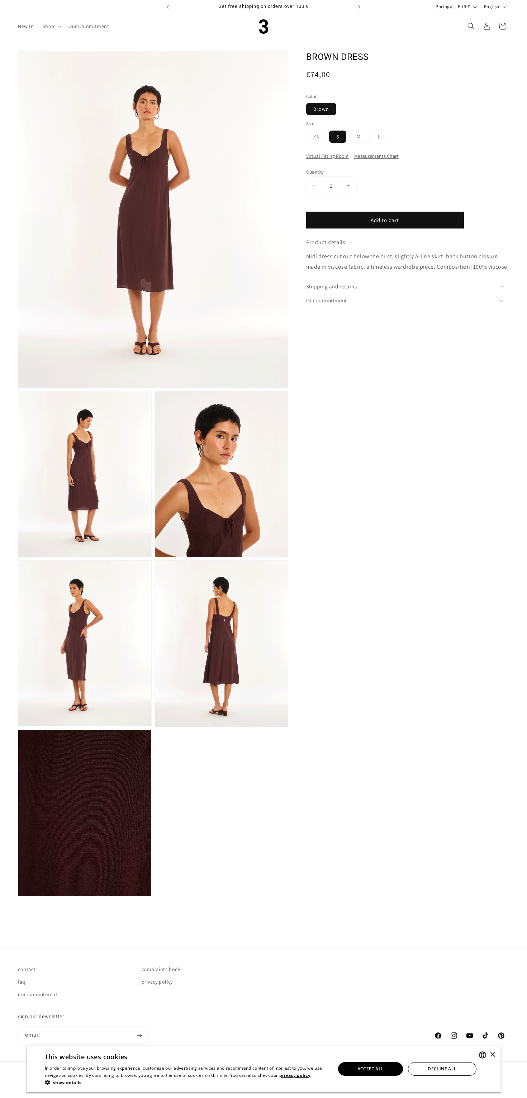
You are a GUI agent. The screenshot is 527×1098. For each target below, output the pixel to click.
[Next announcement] (359, 7)
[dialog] (264, 1069)
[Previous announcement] (168, 7)
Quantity (315, 172)
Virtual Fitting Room (327, 156)
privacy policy (157, 982)
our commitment (37, 994)
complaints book (161, 969)
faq (21, 982)
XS (319, 138)
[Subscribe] (139, 1035)
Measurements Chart (376, 156)
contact (26, 969)
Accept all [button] (370, 1069)
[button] (51, 26)
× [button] (492, 1054)
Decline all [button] (442, 1069)
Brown (321, 109)
